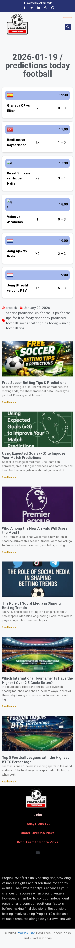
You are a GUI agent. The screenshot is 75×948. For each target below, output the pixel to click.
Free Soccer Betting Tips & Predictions (34, 382)
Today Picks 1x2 (37, 824)
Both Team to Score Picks (37, 842)
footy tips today (37, 318)
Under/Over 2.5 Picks (37, 833)
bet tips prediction (20, 313)
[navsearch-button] (68, 27)
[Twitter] (32, 8)
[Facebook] (25, 8)
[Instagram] (53, 8)
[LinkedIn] (39, 8)
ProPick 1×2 (26, 933)
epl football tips (47, 313)
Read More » (9, 402)
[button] (37, 852)
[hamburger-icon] (67, 20)
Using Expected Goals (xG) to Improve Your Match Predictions (33, 455)
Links (37, 815)
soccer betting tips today (38, 323)
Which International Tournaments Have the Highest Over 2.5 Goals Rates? (37, 680)
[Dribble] (46, 8)
